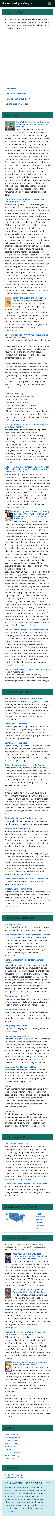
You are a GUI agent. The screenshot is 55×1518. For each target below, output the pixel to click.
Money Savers (11, 1440)
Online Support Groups (17, 104)
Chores (8, 1449)
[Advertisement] (27, 58)
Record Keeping (12, 1455)
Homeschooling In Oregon (17, 3)
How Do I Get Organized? (18, 99)
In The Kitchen (11, 1446)
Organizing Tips (12, 1434)
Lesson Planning (12, 1452)
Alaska (40, 1222)
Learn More (10, 1511)
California (40, 1225)
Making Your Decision (15, 1475)
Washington (40, 1217)
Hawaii (40, 1228)
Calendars (9, 1458)
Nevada (40, 1219)
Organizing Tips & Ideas (17, 93)
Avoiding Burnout (12, 1437)
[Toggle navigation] (49, 3)
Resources (11, 88)
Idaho (40, 1214)
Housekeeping (11, 1443)
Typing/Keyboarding (14, 1477)
